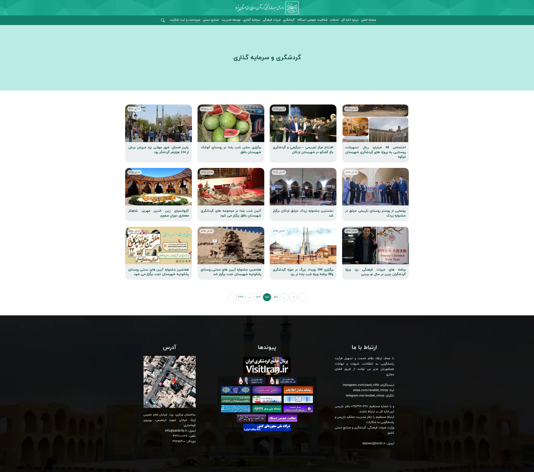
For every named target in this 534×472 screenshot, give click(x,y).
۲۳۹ (240, 297)
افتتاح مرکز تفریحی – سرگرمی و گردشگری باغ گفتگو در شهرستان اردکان (303, 149)
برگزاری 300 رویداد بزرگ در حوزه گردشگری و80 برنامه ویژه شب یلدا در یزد (303, 272)
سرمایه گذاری (251, 20)
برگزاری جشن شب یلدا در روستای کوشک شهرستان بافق (231, 149)
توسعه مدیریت (231, 20)
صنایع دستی (211, 20)
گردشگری (289, 20)
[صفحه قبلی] (302, 297)
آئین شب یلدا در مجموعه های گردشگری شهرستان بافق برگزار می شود (231, 213)
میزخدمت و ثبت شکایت (185, 20)
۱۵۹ (258, 297)
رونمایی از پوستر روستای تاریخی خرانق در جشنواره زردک (375, 213)
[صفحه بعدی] (232, 297)
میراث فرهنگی (272, 20)
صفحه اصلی (368, 20)
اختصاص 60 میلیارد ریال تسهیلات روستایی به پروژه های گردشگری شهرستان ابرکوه (375, 152)
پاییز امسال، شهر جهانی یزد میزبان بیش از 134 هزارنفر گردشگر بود (158, 149)
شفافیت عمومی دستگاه (312, 20)
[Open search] (163, 21)
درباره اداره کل (350, 20)
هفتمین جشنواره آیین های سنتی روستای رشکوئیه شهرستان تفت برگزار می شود (158, 272)
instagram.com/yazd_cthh (361, 385)
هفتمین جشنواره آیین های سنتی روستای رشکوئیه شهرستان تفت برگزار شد (231, 272)
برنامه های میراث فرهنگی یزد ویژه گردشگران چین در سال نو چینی (375, 272)
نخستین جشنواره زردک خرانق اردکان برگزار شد (303, 213)
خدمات (334, 20)
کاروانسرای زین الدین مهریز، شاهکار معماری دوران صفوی (158, 213)
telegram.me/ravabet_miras (365, 396)
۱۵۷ (275, 297)
